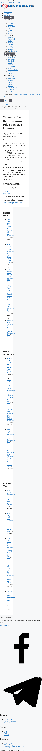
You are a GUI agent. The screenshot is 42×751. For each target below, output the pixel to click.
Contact (6, 735)
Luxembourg (12, 48)
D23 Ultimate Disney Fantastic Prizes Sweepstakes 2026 (11, 274)
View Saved (6, 193)
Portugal (10, 50)
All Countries (13, 51)
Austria (10, 41)
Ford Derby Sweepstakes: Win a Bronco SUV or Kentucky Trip (11, 498)
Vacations (11, 91)
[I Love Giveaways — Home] (17, 8)
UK (9, 28)
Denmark (11, 44)
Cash (9, 71)
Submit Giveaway (9, 723)
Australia (10, 37)
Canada (10, 25)
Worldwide (11, 23)
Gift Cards (11, 61)
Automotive (11, 77)
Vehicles (10, 80)
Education (11, 89)
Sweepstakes (8, 12)
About (6, 731)
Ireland (10, 34)
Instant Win (7, 15)
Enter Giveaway (8, 203)
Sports (10, 68)
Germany (11, 32)
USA (9, 21)
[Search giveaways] (2, 100)
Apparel (10, 86)
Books (10, 82)
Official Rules (17, 203)
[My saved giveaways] (5, 101)
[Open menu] (10, 100)
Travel (10, 63)
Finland (10, 46)
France (10, 30)
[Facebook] (21, 668)
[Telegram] (21, 711)
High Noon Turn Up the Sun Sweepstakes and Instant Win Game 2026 (11, 574)
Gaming (10, 93)
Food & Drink (12, 64)
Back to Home (4, 625)
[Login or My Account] (7, 101)
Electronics (11, 66)
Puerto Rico (11, 26)
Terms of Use (8, 743)
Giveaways (7, 13)
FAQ (5, 733)
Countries (9, 17)
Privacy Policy (8, 745)
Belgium (10, 42)
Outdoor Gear (12, 87)
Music (10, 84)
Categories (9, 54)
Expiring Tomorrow (29, 94)
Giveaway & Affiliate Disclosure (14, 747)
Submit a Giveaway (16, 2)
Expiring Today (5, 2)
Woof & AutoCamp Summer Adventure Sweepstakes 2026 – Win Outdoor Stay (11, 457)
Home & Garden (13, 70)
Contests (10, 73)
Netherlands (11, 39)
